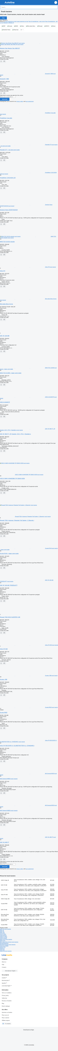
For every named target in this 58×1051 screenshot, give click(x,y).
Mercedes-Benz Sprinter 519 (5, 920)
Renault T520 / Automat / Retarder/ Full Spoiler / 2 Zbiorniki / (17, 520)
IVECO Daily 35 (5, 880)
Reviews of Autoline (6, 1000)
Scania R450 (4, 903)
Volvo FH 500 (4, 649)
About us (4, 962)
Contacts (4, 967)
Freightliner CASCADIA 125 (7, 177)
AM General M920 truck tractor (9, 778)
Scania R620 (3, 712)
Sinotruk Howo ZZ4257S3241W (9, 210)
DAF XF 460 (4, 909)
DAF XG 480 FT (4, 842)
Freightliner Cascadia (6, 118)
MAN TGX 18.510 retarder (7, 241)
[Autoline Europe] (9, 2)
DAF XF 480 (4, 885)
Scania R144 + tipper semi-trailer (9, 553)
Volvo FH (2, 271)
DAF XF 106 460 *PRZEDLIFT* (9, 585)
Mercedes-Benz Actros (6, 304)
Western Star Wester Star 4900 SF (10, 48)
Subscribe (4, 99)
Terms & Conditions (6, 992)
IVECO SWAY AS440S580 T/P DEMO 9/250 (12, 478)
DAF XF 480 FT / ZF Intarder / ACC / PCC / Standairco (15, 434)
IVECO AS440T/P (5, 402)
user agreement (29, 101)
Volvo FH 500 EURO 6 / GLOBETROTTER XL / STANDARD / (17, 745)
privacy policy (19, 101)
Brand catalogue (6, 1006)
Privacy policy (5, 995)
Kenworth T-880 (4, 79)
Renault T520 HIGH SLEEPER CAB (10, 617)
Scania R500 (4, 924)
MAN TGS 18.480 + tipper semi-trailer (10, 373)
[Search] (55, 7)
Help (3, 964)
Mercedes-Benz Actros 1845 (5, 915)
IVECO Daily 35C (5, 898)
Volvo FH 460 (4, 894)
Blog (3, 1003)
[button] (55, 2)
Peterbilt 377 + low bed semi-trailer (10, 150)
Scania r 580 (3, 679)
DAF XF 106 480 (4, 336)
